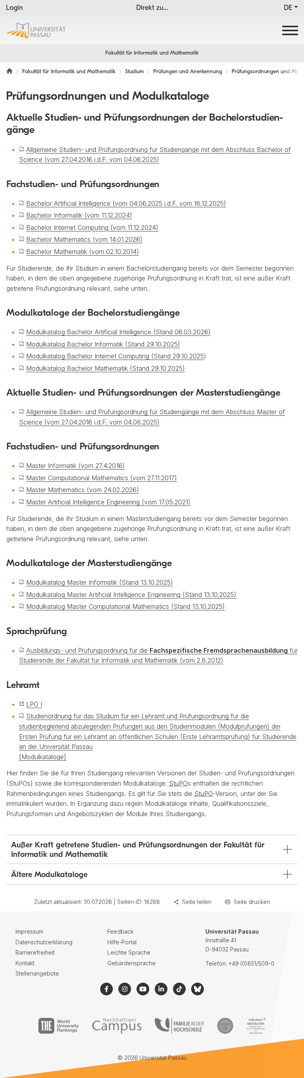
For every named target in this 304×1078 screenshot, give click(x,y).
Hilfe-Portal (122, 942)
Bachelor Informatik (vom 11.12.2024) (79, 215)
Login (14, 8)
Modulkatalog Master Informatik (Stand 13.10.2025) (99, 582)
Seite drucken (252, 901)
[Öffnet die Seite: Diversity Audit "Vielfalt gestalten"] (256, 1026)
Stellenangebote (37, 973)
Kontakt (24, 963)
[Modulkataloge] (42, 757)
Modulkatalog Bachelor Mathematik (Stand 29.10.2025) (105, 368)
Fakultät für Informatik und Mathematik (152, 53)
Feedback (120, 931)
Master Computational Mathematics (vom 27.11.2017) (101, 478)
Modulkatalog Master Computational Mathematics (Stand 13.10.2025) (125, 606)
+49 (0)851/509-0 (251, 963)
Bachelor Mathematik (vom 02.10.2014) (82, 252)
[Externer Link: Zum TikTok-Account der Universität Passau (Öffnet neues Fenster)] (179, 989)
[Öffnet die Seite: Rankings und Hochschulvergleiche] (58, 1026)
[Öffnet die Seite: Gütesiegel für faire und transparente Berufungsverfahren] (225, 1026)
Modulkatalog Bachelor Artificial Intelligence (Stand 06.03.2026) (118, 332)
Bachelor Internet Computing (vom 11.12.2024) (92, 227)
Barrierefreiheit (35, 952)
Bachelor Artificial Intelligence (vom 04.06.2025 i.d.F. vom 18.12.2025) (126, 203)
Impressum (29, 931)
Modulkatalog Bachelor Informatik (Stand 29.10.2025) (103, 344)
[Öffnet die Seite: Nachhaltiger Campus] (117, 1026)
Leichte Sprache (128, 952)
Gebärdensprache (131, 963)
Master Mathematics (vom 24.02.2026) (82, 490)
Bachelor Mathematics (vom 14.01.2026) (84, 239)
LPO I (34, 704)
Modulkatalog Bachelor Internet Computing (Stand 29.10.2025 (115, 356)
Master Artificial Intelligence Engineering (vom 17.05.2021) (108, 502)
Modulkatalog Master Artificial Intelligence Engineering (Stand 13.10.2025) (131, 595)
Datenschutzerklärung (43, 942)
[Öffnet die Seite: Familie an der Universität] (179, 1026)
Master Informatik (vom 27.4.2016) (75, 466)
